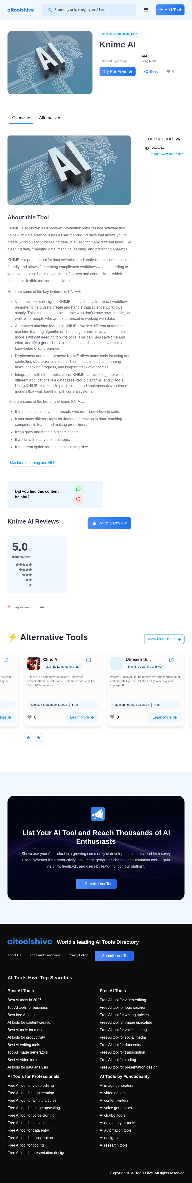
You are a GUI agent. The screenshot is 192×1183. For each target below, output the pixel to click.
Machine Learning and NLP (119, 34)
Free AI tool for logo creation (123, 1007)
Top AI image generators (27, 1052)
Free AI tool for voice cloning (123, 1030)
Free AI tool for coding (118, 1060)
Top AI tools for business (27, 1007)
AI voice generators (116, 1108)
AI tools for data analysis (27, 1067)
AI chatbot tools (112, 1115)
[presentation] (28, 737)
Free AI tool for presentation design (129, 1067)
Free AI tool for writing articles (124, 1015)
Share (153, 71)
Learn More (79, 717)
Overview (21, 117)
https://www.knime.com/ (168, 154)
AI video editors (113, 1093)
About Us (14, 955)
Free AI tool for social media (123, 1037)
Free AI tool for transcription (122, 1052)
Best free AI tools (21, 1015)
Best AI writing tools (23, 1045)
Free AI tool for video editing (123, 1000)
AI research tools (114, 1145)
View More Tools (161, 639)
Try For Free (114, 71)
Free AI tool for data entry (120, 1045)
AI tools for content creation (29, 1022)
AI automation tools (116, 1130)
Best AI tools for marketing (29, 1030)
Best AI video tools (22, 1060)
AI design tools (112, 1138)
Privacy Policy (77, 955)
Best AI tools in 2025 (24, 1000)
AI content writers (114, 1100)
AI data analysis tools (117, 1123)
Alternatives (50, 117)
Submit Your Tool (99, 884)
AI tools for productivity (26, 1037)
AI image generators (116, 1085)
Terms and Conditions (44, 955)
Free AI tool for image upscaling (126, 1022)
